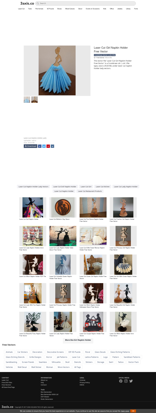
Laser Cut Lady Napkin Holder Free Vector (61, 334)
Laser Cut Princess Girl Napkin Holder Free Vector (122, 249)
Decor (80, 9)
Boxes (59, 9)
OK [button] (133, 411)
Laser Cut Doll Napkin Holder (64, 186)
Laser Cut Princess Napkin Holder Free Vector (62, 306)
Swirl (111, 362)
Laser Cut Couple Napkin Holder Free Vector (92, 334)
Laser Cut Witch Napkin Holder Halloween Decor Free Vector (90, 306)
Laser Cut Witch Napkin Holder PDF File (32, 276)
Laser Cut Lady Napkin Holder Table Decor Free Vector (61, 249)
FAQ (42, 383)
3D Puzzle (50, 9)
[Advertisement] (78, 29)
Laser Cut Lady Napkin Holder (125, 186)
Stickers (89, 362)
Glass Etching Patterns (120, 352)
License (82, 380)
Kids (104, 9)
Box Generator (46, 392)
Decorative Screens (55, 352)
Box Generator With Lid (49, 394)
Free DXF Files (7, 383)
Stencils (77, 362)
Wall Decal (22, 367)
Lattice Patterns (92, 357)
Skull (67, 362)
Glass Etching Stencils (15, 357)
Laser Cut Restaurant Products (90, 191)
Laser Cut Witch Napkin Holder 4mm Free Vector (122, 334)
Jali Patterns (62, 357)
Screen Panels (28, 362)
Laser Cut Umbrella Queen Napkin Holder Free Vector (60, 277)
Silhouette (56, 362)
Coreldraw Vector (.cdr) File (104, 55)
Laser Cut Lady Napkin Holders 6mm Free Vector (31, 249)
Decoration (37, 352)
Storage (100, 362)
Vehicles (9, 367)
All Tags (77, 367)
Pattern (115, 357)
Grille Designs (35, 357)
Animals (9, 352)
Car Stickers (22, 352)
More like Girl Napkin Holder (78, 340)
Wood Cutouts (70, 9)
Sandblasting (11, 362)
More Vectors (64, 367)
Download (31, 146)
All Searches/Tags (8, 387)
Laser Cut (21, 9)
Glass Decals (100, 352)
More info (108, 58)
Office (112, 9)
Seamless (43, 362)
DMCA (82, 385)
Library (128, 9)
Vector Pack (133, 362)
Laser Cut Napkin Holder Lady (35, 138)
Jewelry (119, 9)
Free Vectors (6, 385)
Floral (87, 352)
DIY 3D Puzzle (74, 352)
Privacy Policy (85, 383)
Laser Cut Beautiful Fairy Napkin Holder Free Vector (32, 334)
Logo (105, 357)
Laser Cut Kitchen (103, 186)
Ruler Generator (47, 399)
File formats (39, 9)
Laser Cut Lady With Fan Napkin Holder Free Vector (32, 306)
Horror (49, 357)
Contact (44, 385)
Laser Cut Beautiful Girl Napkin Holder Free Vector (122, 306)
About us (44, 380)
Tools (30, 9)
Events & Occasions (93, 9)
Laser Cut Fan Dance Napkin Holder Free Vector (91, 220)
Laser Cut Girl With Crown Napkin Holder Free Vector (123, 277)
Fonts (136, 9)
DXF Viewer (45, 397)
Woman (49, 367)
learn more (125, 411)
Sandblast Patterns (132, 357)
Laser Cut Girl (86, 186)
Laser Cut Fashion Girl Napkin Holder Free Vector (122, 220)
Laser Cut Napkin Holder (64, 191)
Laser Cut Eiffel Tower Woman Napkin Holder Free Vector (92, 249)
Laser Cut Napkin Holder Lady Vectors (33, 186)
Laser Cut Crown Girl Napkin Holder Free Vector (93, 277)
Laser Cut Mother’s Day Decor (59, 219)
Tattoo (121, 362)
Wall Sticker (36, 367)
